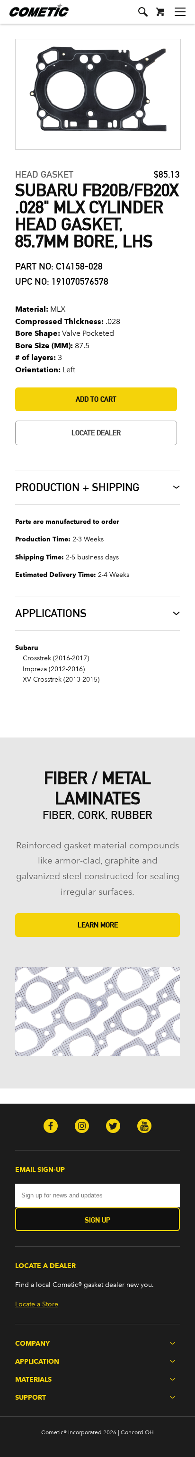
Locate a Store (36, 1304)
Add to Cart (96, 399)
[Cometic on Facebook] (51, 1127)
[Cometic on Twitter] (113, 1127)
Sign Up (97, 1219)
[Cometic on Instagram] (82, 1127)
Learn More (98, 924)
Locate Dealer (96, 432)
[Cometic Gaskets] (34, 16)
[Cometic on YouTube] (144, 1127)
